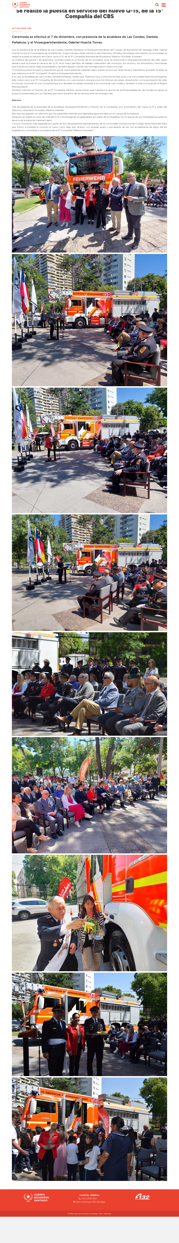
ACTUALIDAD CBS (22, 28)
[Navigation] (163, 5)
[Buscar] (157, 5)
